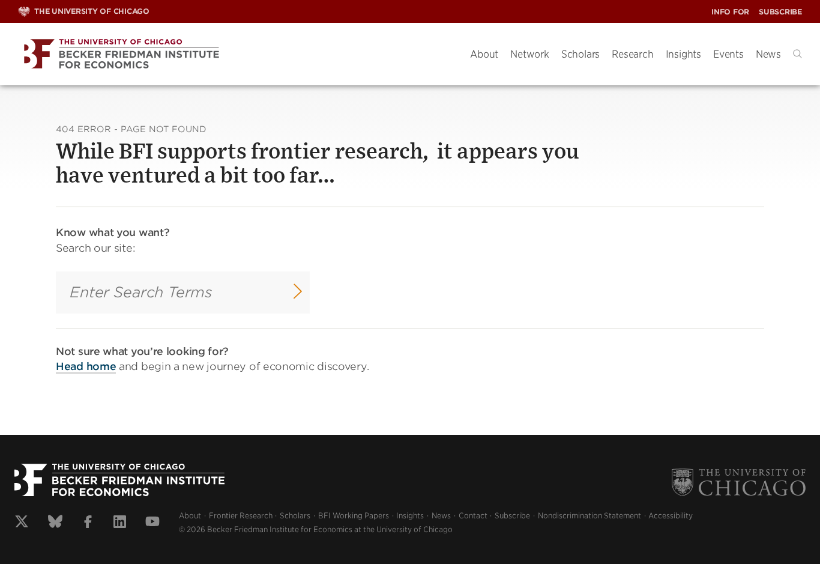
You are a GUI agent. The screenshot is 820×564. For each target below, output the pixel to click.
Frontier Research (241, 515)
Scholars (580, 54)
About (484, 54)
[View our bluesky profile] (55, 523)
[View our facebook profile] (88, 523)
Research (632, 54)
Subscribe (780, 11)
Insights (683, 54)
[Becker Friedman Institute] (235, 54)
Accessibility (670, 515)
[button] (797, 53)
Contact (473, 515)
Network (529, 54)
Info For (730, 11)
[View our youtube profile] (152, 523)
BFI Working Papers (353, 515)
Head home (86, 366)
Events (728, 54)
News (768, 54)
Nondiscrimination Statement (589, 515)
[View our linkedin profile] (119, 523)
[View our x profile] (21, 523)
